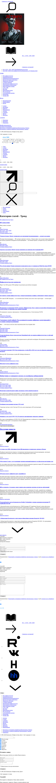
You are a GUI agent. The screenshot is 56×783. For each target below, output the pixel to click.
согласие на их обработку (47, 556)
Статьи (4, 105)
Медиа (1, 98)
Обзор (4, 208)
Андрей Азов (3, 411)
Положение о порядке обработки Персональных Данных (14, 129)
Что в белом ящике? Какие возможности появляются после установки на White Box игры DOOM (25, 266)
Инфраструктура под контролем (10, 282)
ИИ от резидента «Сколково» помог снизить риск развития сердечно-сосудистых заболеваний (24, 487)
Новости (5, 108)
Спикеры (5, 112)
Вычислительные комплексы (10, 79)
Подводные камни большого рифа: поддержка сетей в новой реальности (19, 390)
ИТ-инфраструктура (8, 75)
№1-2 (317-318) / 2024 (5, 359)
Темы (4, 146)
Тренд (4, 212)
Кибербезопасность (8, 77)
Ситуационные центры (9, 93)
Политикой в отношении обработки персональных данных (23, 556)
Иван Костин (3, 244)
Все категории (6, 207)
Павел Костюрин (4, 260)
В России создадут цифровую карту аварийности (13, 473)
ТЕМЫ (2, 73)
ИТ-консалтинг (5, 222)
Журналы (5, 115)
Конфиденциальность (5, 125)
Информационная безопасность (11, 78)
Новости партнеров (5, 499)
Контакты (5, 121)
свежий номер (3, 164)
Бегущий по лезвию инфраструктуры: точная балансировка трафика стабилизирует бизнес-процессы (27, 295)
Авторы (5, 111)
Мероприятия (6, 109)
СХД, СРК (5, 87)
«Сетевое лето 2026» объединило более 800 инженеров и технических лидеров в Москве (23, 449)
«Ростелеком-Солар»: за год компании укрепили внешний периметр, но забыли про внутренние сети (26, 461)
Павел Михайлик (4, 278)
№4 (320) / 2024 (4, 231)
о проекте (2, 117)
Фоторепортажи (7, 100)
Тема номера (6, 211)
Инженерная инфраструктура (10, 83)
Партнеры (5, 120)
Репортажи (5, 94)
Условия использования (6, 126)
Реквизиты (5, 122)
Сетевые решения (7, 82)
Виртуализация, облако (9, 86)
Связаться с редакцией (7, 1)
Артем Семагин (4, 371)
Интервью (5, 107)
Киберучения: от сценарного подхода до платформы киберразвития (21, 376)
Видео (4, 103)
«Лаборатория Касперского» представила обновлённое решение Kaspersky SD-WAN (22, 518)
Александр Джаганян (5, 315)
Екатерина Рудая (4, 383)
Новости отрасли (4, 446)
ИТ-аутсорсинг (6, 91)
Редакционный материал (6, 424)
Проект (5, 210)
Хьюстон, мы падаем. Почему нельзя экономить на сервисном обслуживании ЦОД (21, 249)
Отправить (3, 769)
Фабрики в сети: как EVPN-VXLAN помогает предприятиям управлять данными (21, 416)
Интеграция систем (8, 90)
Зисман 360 (6, 95)
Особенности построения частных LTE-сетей (12, 404)
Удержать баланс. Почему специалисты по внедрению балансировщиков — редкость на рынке (25, 236)
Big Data (5, 89)
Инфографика (6, 102)
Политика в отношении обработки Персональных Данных (14, 128)
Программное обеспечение (9, 85)
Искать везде (5, 739)
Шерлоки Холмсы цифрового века (9, 363)
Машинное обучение (8, 81)
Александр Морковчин (5, 358)
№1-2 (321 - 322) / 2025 (5, 230)
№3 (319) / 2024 (4, 303)
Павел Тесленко (4, 229)
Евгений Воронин (4, 288)
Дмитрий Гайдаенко (5, 328)
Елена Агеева (3, 344)
